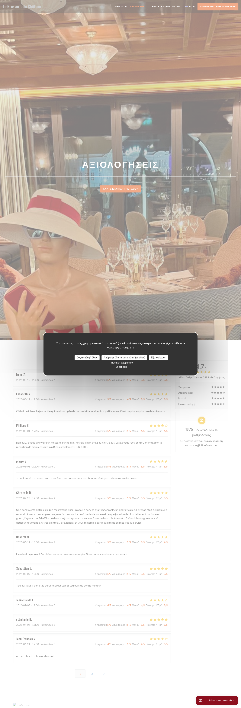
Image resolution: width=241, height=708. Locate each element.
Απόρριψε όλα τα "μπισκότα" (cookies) (124, 357)
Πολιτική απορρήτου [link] (122, 362)
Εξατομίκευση (158, 357)
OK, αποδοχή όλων (87, 357)
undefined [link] (121, 366)
